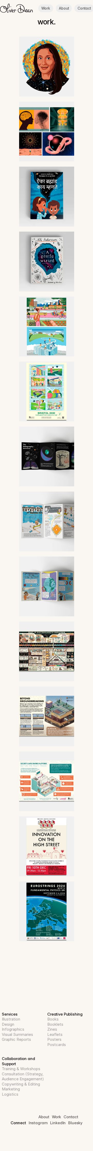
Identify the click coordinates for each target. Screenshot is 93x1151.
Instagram (38, 1122)
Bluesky (75, 1122)
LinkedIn (58, 1122)
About (64, 8)
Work (45, 8)
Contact (84, 8)
